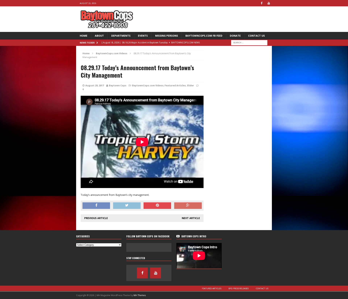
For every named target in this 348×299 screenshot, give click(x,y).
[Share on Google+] (188, 205)
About (99, 35)
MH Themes (140, 295)
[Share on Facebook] (96, 205)
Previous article (96, 218)
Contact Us (256, 35)
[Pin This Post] (157, 205)
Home (83, 35)
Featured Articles (175, 85)
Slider (190, 85)
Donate (235, 35)
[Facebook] (261, 3)
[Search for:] (249, 42)
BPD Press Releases (238, 288)
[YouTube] (269, 3)
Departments (120, 35)
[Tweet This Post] (127, 205)
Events (143, 35)
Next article (191, 218)
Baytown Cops (117, 85)
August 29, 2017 (94, 85)
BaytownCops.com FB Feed (203, 35)
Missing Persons (166, 35)
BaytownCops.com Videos (147, 85)
